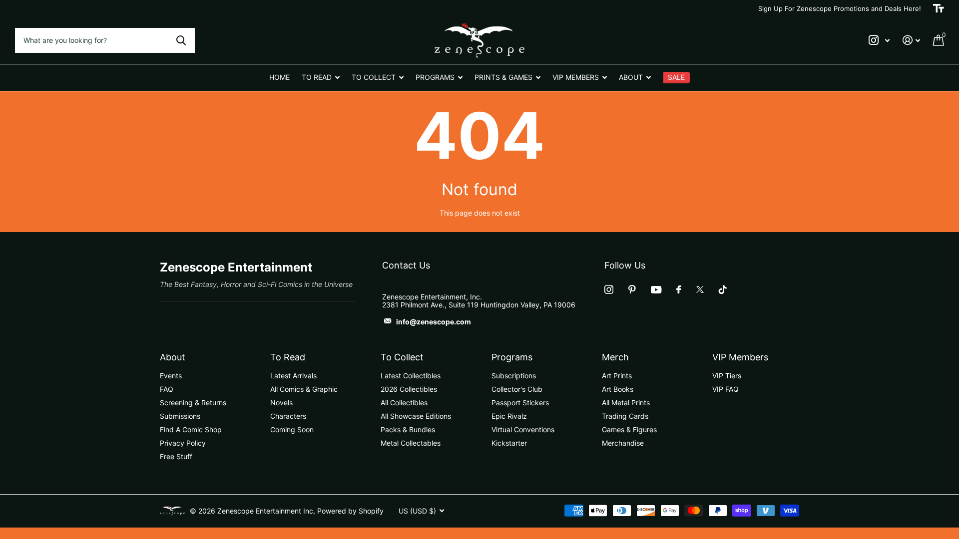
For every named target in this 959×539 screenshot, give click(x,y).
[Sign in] (911, 40)
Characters (288, 416)
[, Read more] (879, 40)
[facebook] (678, 289)
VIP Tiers (726, 375)
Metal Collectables (411, 443)
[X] (700, 289)
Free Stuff (176, 456)
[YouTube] (656, 289)
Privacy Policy (183, 443)
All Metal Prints (626, 402)
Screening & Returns (193, 402)
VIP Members (740, 357)
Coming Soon (292, 429)
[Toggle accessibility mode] (938, 8)
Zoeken (181, 40)
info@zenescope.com (433, 321)
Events (171, 375)
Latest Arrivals (293, 375)
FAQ (166, 389)
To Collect (402, 357)
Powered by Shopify (350, 511)
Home (279, 77)
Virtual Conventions (522, 429)
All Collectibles (404, 402)
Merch (615, 357)
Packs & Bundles (408, 429)
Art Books (617, 389)
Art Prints (617, 375)
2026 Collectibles (409, 389)
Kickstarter (509, 443)
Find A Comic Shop (191, 429)
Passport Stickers (520, 402)
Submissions (180, 416)
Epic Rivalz (509, 416)
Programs (511, 357)
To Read (287, 357)
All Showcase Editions (416, 416)
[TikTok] (723, 289)
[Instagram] (608, 289)
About (172, 357)
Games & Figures (629, 429)
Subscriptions (513, 375)
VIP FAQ (725, 389)
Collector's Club (516, 389)
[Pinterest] (632, 289)
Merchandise (623, 443)
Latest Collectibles (411, 375)
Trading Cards (625, 416)
